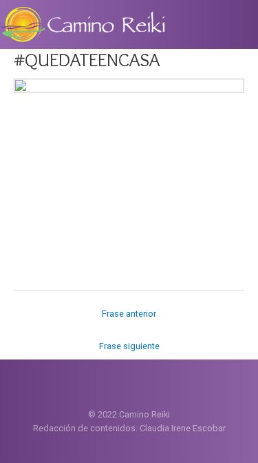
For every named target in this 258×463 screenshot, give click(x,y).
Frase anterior (129, 313)
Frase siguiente (129, 346)
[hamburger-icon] (242, 22)
